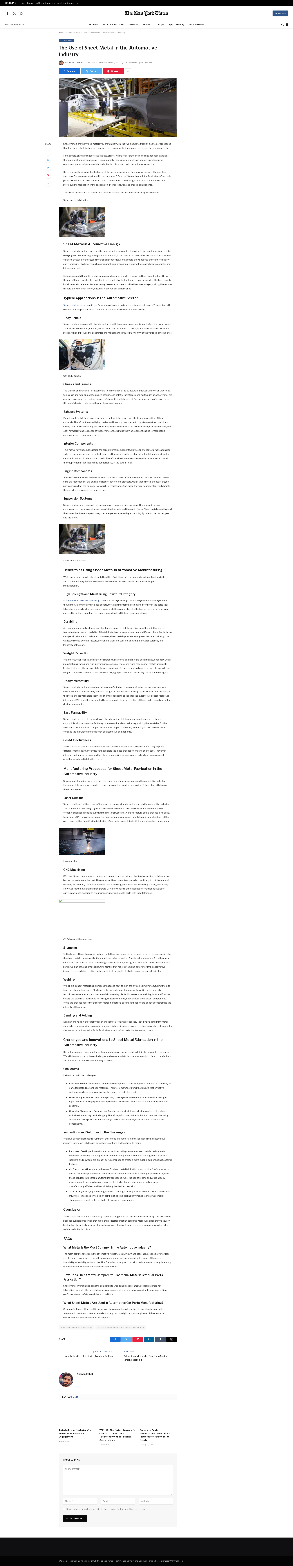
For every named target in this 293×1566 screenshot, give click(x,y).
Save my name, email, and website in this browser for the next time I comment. (106, 1509)
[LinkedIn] (48, 167)
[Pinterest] (48, 175)
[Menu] (287, 24)
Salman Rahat (75, 63)
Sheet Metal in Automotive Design (76, 1327)
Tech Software (196, 24)
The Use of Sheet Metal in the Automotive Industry (120, 1327)
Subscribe (280, 13)
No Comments (131, 63)
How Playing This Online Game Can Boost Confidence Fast (50, 3)
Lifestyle (159, 24)
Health (146, 24)
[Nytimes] (146, 13)
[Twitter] (48, 160)
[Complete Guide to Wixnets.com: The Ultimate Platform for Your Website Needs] (158, 1415)
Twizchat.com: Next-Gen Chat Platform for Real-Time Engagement (75, 1434)
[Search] (282, 24)
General (133, 24)
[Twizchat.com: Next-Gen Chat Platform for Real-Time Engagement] (77, 1415)
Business (93, 24)
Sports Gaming (176, 24)
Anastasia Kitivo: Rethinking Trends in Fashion (89, 1356)
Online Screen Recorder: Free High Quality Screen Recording (145, 1358)
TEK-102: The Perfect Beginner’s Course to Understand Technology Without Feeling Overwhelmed (117, 1435)
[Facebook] (48, 152)
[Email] (48, 183)
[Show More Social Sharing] (128, 71)
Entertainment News (114, 24)
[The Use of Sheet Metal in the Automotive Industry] (118, 107)
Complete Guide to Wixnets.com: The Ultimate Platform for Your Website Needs (155, 1435)
